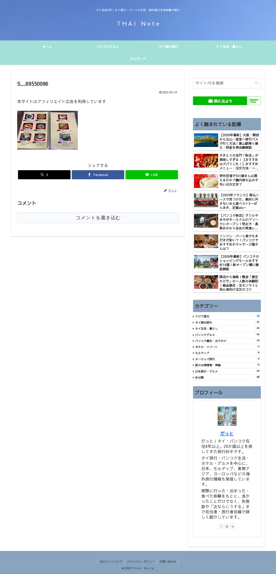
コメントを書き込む (98, 217)
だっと (227, 433)
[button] (256, 83)
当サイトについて (111, 561)
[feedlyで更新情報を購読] (227, 526)
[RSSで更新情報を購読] (232, 526)
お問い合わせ (167, 561)
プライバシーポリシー (141, 561)
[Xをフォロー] (221, 526)
